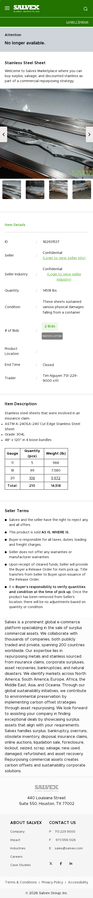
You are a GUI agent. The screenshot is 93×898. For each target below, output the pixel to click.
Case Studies (20, 865)
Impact (15, 840)
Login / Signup (77, 22)
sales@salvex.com (69, 848)
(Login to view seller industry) (64, 277)
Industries (18, 848)
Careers (16, 856)
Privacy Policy (52, 882)
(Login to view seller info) (64, 258)
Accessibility (78, 882)
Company (17, 831)
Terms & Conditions (21, 882)
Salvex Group (50, 893)
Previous (3, 134)
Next (89, 134)
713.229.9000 (65, 831)
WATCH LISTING (52, 336)
